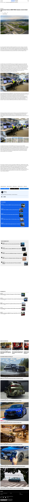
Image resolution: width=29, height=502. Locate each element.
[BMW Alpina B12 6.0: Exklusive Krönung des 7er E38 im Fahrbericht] (23, 295)
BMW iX (3, 257)
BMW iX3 (2, 213)
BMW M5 (1, 307)
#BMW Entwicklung (15, 186)
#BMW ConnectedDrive (9, 186)
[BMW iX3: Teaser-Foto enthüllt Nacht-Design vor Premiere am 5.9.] (25, 254)
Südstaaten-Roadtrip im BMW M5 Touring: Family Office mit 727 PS (10, 313)
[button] (27, 127)
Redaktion (5, 304)
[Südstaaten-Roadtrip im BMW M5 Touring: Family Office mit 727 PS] (23, 314)
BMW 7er (1, 293)
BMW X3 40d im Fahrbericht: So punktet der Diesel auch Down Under (10, 303)
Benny (5, 191)
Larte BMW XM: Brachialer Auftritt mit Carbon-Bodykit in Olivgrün (10, 400)
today (14, 1)
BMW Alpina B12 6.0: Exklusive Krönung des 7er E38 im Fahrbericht (10, 294)
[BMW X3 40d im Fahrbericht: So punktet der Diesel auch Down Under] (24, 304)
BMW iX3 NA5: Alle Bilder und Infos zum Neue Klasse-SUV (10, 209)
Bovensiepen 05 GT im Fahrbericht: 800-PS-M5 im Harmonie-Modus (10, 308)
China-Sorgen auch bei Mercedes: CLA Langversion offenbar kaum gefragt (17, 352)
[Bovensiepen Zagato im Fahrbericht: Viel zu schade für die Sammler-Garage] (26, 299)
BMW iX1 (2, 218)
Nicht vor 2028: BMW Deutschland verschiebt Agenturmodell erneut (11, 444)
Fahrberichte (21, 494)
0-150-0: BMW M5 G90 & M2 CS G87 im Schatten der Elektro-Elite (10, 422)
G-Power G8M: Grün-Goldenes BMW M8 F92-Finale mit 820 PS (12, 248)
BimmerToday (1, 2)
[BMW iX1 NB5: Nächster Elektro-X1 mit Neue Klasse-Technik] (22, 220)
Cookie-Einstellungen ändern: (3, 496)
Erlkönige (1, 494)
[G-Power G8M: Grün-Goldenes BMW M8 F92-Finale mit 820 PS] (24, 249)
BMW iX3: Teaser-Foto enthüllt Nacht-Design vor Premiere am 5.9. (12, 253)
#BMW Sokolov (25, 186)
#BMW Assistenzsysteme (3, 186)
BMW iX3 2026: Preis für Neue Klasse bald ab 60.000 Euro (10, 214)
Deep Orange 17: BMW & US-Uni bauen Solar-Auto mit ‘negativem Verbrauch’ (5, 352)
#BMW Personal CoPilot (20, 186)
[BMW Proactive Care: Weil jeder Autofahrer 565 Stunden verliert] (24, 259)
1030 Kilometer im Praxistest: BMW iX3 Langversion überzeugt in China (11, 488)
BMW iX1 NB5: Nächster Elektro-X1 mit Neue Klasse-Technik (10, 219)
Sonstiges (5, 2)
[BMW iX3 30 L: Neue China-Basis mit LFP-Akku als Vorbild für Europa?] (26, 263)
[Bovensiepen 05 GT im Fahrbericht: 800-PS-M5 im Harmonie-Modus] (23, 309)
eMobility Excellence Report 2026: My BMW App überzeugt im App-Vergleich (12, 466)
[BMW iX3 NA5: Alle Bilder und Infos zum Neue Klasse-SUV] (21, 210)
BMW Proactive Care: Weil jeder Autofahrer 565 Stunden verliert (12, 258)
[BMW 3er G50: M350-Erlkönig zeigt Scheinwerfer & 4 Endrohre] (22, 224)
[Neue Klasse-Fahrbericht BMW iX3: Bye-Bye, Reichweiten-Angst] (23, 205)
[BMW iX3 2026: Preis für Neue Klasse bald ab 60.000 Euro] (21, 215)
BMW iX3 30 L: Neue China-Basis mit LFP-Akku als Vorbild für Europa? (11, 378)
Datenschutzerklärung (10, 496)
